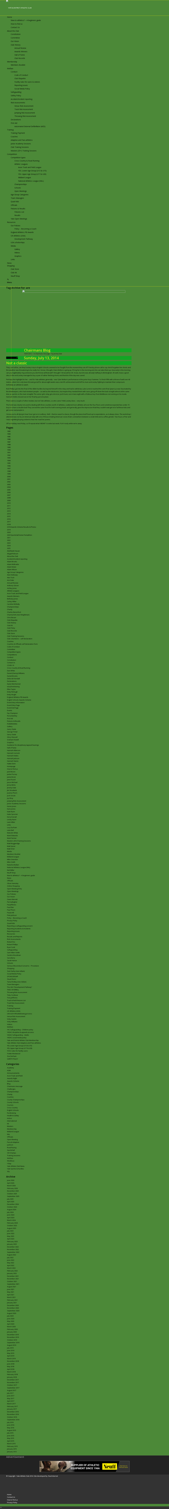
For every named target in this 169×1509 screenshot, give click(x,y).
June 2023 (10, 1233)
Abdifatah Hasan (13, 551)
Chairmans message (42, 354)
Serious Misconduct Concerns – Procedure (23, 966)
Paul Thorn (11, 910)
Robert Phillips (12, 944)
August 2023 (11, 1228)
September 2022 (13, 1252)
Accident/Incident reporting (17, 559)
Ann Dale (10, 580)
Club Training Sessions (15, 636)
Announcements (13, 1073)
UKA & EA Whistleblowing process (19, 1014)
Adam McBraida (13, 564)
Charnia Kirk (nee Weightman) (18, 615)
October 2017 (12, 1385)
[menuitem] (85, 22)
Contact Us (11, 662)
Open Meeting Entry (14, 889)
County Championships (15, 1100)
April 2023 (10, 1239)
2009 (9, 500)
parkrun (10, 1145)
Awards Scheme (13, 1081)
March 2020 (11, 1326)
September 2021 (13, 1284)
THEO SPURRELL (13, 990)
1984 (9, 434)
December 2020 (13, 1305)
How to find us (12, 769)
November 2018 (13, 1361)
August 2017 (11, 1390)
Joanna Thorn (12, 793)
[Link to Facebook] (7, 1479)
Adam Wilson (12, 569)
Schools (10, 963)
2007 (9, 495)
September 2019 (13, 1342)
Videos (9, 1024)
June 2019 (10, 1350)
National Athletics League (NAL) (18, 867)
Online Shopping (13, 886)
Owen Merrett (12, 899)
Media (9, 851)
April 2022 (10, 1265)
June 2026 (10, 1180)
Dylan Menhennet (14, 684)
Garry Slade (11, 729)
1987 (9, 442)
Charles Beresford (14, 612)
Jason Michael (12, 782)
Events (9, 710)
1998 (9, 471)
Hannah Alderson (13, 750)
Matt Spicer (11, 846)
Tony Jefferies (12, 998)
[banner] (24, 8)
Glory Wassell (12, 737)
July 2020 (10, 1316)
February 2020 (12, 1329)
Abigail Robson (12, 554)
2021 (9, 538)
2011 (9, 506)
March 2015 (11, 1443)
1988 (9, 444)
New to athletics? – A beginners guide (21, 875)
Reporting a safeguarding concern (20, 926)
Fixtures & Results (13, 721)
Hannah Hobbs (12, 756)
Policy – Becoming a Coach (17, 918)
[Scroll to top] (1, 1507)
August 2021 (11, 1286)
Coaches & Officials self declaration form (22, 644)
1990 (9, 450)
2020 (9, 532)
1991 (9, 452)
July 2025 (10, 1199)
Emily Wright (11, 694)
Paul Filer (10, 907)
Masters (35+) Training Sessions (19, 841)
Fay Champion (12, 713)
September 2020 (13, 1311)
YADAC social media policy (16, 1037)
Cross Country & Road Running (18, 668)
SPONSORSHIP (12, 976)
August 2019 (11, 1345)
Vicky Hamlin (11, 1019)
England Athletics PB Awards (17, 697)
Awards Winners (13, 596)
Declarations (12, 681)
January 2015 (12, 1449)
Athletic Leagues (13, 591)
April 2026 (10, 1183)
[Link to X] (7, 1481)
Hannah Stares (12, 761)
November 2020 (13, 1308)
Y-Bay (9, 1163)
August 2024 (11, 1209)
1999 (9, 474)
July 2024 (10, 1212)
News (9, 878)
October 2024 (12, 1207)
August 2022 (11, 1255)
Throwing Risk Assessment (17, 992)
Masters (10, 1126)
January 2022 (12, 1273)
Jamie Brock (11, 777)
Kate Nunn (11, 811)
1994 (9, 460)
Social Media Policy (14, 974)
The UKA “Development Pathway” (19, 987)
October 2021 (12, 1281)
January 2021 (12, 1302)
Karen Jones (11, 806)
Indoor (9, 1118)
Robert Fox (11, 942)
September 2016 (13, 1420)
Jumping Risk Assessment (16, 801)
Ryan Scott (11, 947)
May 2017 (10, 1398)
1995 (9, 463)
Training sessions (13, 1155)
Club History (11, 623)
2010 (9, 503)
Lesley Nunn (11, 819)
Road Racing (11, 1147)
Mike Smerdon (12, 859)
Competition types (14, 652)
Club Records (12, 631)
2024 (9, 545)
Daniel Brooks (12, 676)
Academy (10, 1068)
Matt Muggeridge (13, 843)
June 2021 (10, 1289)
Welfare (10, 1027)
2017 (9, 522)
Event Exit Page (12, 708)
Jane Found (11, 779)
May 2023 (10, 1236)
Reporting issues (13, 931)
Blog (8, 1084)
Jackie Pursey (12, 774)
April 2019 (10, 1356)
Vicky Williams (12, 1021)
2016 (9, 519)
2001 (9, 479)
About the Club (12, 556)
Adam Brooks (12, 561)
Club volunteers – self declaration (19, 639)
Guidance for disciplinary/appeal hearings (23, 745)
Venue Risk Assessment (16, 1016)
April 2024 (10, 1217)
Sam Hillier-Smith (13, 952)
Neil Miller (10, 870)
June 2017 (10, 1396)
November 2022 (13, 1249)
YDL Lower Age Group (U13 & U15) (19, 1046)
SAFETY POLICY (12, 1059)
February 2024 (12, 1223)
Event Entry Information (16, 702)
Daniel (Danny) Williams (16, 673)
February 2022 (12, 1271)
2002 (9, 482)
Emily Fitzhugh (12, 692)
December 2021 (13, 1276)
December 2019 (13, 1334)
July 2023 (10, 1231)
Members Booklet (13, 854)
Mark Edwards (12, 835)
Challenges (11, 1089)
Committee (11, 649)
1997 (9, 468)
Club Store (11, 633)
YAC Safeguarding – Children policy (20, 1030)
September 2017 (13, 1388)
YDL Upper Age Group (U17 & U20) (19, 1048)
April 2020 (10, 1324)
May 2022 (10, 1263)
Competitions (12, 655)
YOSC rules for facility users (17, 1051)
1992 (9, 455)
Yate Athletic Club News (15, 1166)
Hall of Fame (11, 748)
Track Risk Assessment (15, 1003)
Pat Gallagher (12, 902)
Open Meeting (12, 1139)
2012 (9, 508)
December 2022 (13, 1247)
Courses (10, 1105)
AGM (9, 1070)
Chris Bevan (11, 617)
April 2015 (10, 1441)
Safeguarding (12, 950)
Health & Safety (13, 1115)
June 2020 (10, 1318)
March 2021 (11, 1297)
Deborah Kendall (13, 678)
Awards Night (12, 1078)
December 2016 (13, 1412)
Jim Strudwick (12, 790)
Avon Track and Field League (17, 593)
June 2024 (10, 1215)
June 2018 (10, 1364)
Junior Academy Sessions (16, 803)
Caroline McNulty (13, 604)
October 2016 (12, 1417)
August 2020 (11, 1313)
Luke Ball (10, 830)
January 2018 (12, 1377)
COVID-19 (10, 665)
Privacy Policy (12, 920)
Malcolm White (12, 833)
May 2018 (10, 1366)
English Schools (13, 1110)
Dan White (11, 671)
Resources (11, 934)
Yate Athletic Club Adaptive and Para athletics (24, 1043)
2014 (9, 514)
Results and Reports (14, 936)
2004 (9, 487)
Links (9, 825)
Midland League (13, 857)
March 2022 (11, 1268)
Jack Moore (11, 772)
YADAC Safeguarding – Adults (18, 1035)
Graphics (10, 742)
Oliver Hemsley (12, 883)
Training (10, 1006)
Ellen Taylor (11, 689)
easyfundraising (13, 686)
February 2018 (12, 1374)
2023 (9, 543)
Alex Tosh (10, 577)
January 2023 (12, 1244)
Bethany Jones (12, 599)
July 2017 (10, 1393)
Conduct (10, 657)
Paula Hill (10, 912)
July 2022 (10, 1257)
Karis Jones (11, 809)
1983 (9, 431)
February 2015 (12, 1446)
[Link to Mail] (7, 1489)
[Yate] (73, 318)
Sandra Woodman (14, 955)
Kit (8, 1123)
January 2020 (12, 1332)
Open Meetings (13, 891)
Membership (12, 1129)
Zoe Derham (11, 1056)
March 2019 (11, 1358)
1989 (9, 447)
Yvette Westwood (13, 1053)
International (12, 1121)
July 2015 (10, 1433)
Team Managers (13, 984)
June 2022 (10, 1260)
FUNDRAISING (12, 724)
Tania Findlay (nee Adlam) (16, 982)
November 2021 (13, 1279)
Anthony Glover (13, 585)
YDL (8, 1171)
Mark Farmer (12, 838)
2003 (9, 484)
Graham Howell (13, 740)
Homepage (11, 766)
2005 (9, 490)
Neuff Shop (11, 873)
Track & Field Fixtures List (16, 1000)
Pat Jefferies (11, 905)
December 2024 (13, 1204)
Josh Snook (11, 795)
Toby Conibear (12, 995)
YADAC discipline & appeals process (20, 1032)
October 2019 (12, 1340)
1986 (9, 439)
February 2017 (12, 1406)
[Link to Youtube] (7, 1487)
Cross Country (12, 1107)
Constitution (11, 660)
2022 (9, 540)
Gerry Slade (11, 734)
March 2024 (11, 1220)
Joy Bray (10, 798)
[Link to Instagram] (7, 1484)
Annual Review (12, 583)
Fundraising (11, 1113)
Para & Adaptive (13, 1142)
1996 (9, 466)
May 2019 (10, 1353)
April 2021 (10, 1295)
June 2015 (10, 1435)
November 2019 (13, 1337)
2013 (9, 511)
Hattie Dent (11, 763)
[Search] (8, 279)
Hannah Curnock (13, 753)
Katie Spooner (12, 814)
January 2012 (12, 1451)
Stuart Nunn (11, 979)
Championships (13, 607)
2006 (9, 492)
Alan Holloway (12, 575)
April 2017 (10, 1401)
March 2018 (11, 1372)
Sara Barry (11, 958)
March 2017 (11, 1404)
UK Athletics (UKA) (13, 1011)
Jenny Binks (11, 785)
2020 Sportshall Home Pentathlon (19, 535)
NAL (8, 1134)
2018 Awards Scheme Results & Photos (21, 527)
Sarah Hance (12, 960)
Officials (10, 881)
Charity (9, 609)
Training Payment (13, 1008)
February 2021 (12, 1300)
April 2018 (10, 1369)
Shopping (10, 968)
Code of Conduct (13, 647)
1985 (9, 436)
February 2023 (12, 1241)
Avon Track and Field (15, 1076)
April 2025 (10, 1201)
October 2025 (12, 1194)
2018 (9, 524)
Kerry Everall (12, 817)
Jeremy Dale (58, 354)
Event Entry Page (13, 705)
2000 (9, 476)
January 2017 (12, 1409)
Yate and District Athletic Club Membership (23, 1040)
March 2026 (11, 1185)
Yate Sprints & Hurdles (15, 1169)
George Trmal (12, 732)
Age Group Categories (15, 572)
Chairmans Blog (37, 350)
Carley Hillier (11, 601)
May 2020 (10, 1321)
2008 (9, 498)
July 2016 (10, 1422)
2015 (9, 516)
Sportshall (11, 1150)
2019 (9, 530)
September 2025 (13, 1196)
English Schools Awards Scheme (19, 700)
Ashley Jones (12, 588)
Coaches (10, 641)
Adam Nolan (11, 567)
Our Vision (11, 897)
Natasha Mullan (13, 865)
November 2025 (13, 1191)
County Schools (13, 1102)
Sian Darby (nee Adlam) (16, 971)
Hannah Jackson (13, 758)
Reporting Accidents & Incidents (19, 928)
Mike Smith (11, 862)
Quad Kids (11, 923)
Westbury (10, 1161)
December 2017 (13, 1380)
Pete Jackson (12, 915)
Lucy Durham (12, 827)
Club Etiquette (12, 620)
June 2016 (10, 1425)
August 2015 (11, 1430)
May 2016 (10, 1428)
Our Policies (11, 894)
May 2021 (10, 1292)
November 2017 (13, 1382)
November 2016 (13, 1414)
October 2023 (12, 1225)
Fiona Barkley (12, 716)
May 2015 (10, 1438)
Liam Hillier (11, 822)
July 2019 (10, 1348)
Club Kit (10, 625)
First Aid (10, 718)
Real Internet (53, 1476)
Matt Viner (11, 849)
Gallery (9, 726)
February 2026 (12, 1188)
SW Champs (11, 1153)
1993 (9, 458)
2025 (9, 548)
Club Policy (11, 628)
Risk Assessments (14, 939)
